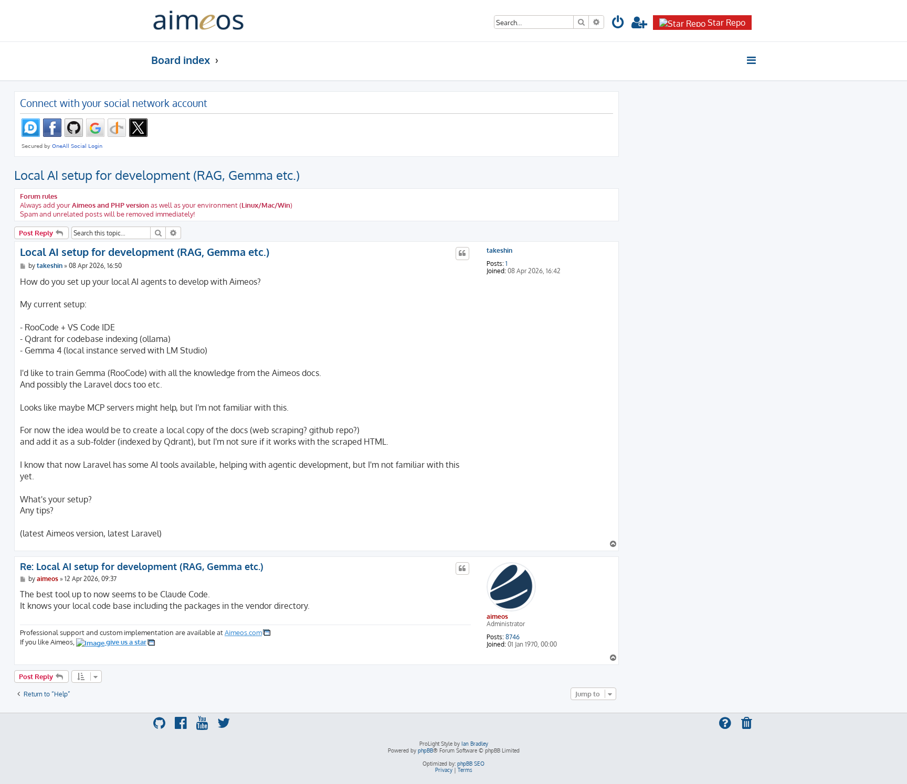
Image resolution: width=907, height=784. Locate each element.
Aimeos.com (243, 632)
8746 (512, 637)
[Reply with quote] (462, 253)
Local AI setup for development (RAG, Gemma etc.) (157, 175)
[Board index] (198, 20)
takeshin (499, 250)
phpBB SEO (470, 763)
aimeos (497, 616)
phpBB (425, 750)
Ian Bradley (474, 743)
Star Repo (726, 22)
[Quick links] (751, 60)
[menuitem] (618, 24)
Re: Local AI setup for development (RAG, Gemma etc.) (141, 566)
